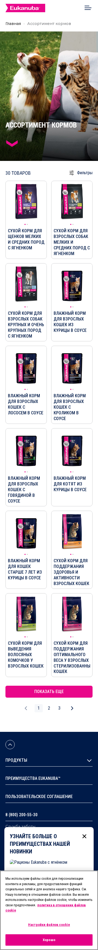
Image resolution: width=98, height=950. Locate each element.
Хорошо (49, 940)
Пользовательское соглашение (39, 796)
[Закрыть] (84, 836)
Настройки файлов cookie (49, 925)
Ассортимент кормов (49, 23)
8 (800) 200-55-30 (21, 814)
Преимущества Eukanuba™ (32, 778)
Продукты (16, 760)
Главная (13, 23)
